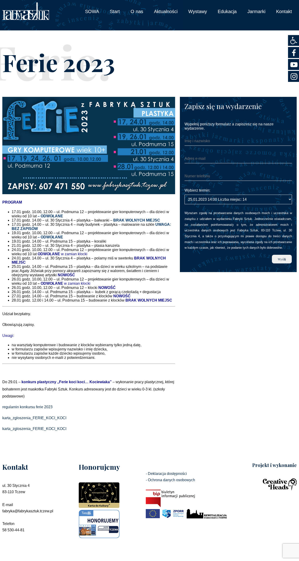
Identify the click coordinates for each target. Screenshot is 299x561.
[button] (293, 40)
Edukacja (227, 11)
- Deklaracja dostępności (166, 474)
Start (115, 11)
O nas (137, 11)
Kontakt (284, 11)
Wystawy (197, 11)
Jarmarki (256, 11)
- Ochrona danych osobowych (170, 480)
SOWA (92, 11)
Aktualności (166, 11)
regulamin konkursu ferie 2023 (27, 407)
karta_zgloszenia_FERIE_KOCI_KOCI (34, 418)
